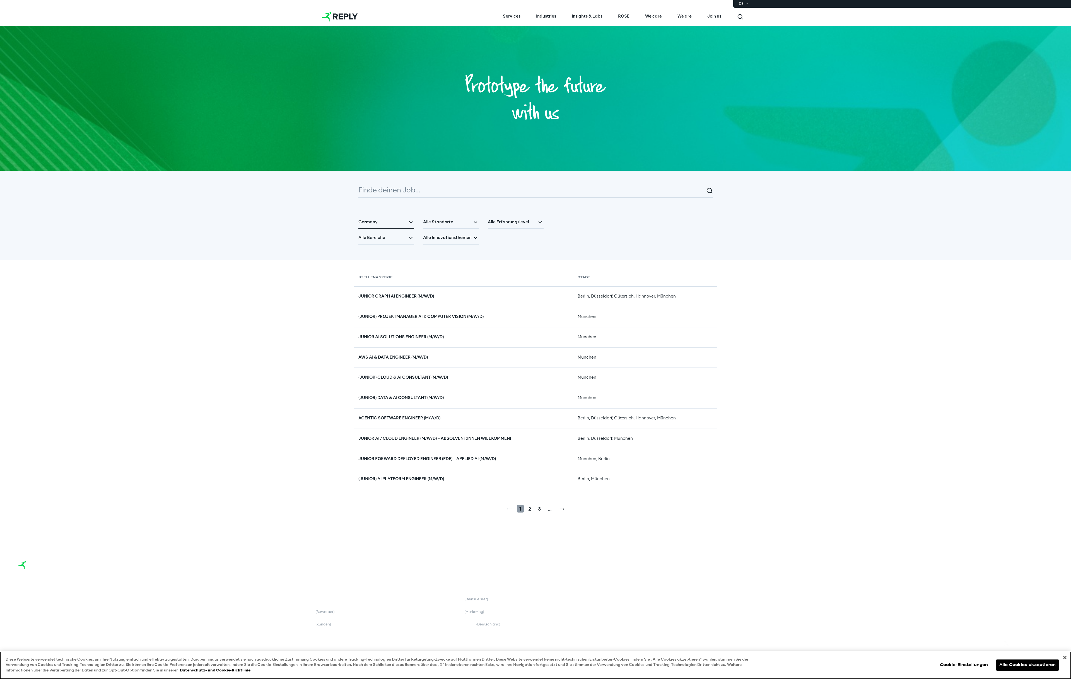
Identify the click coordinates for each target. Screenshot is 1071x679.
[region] (535, 665)
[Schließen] (1065, 657)
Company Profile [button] (32, 599)
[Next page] (562, 509)
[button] (1016, 592)
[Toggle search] (740, 17)
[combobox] (386, 223)
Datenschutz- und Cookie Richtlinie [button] (310, 599)
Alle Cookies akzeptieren (1027, 665)
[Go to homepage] (340, 17)
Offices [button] (24, 612)
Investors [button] (25, 624)
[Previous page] (509, 509)
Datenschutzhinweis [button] (306, 612)
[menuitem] (511, 17)
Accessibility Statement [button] (598, 599)
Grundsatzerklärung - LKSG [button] (464, 624)
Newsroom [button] (27, 637)
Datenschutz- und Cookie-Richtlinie (215, 670)
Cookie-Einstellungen (964, 665)
